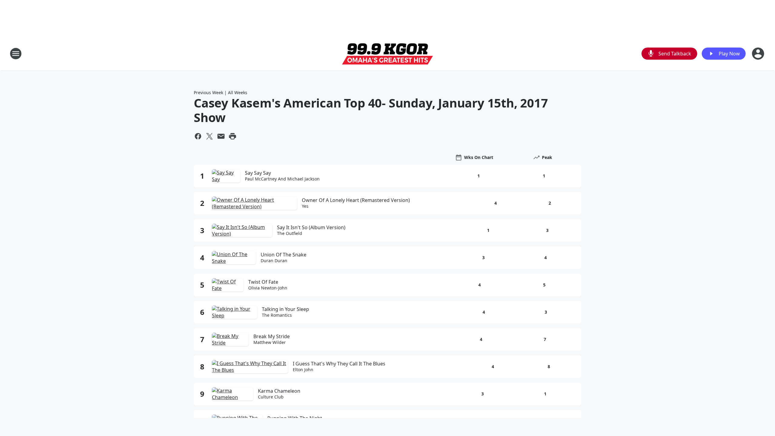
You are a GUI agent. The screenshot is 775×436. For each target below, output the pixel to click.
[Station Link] (387, 53)
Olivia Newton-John (267, 288)
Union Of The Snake (283, 255)
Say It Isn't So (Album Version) (311, 227)
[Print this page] (232, 136)
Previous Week (208, 92)
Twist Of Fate (263, 282)
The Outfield (289, 233)
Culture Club (271, 397)
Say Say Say (258, 173)
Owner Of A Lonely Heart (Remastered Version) (356, 200)
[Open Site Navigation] (16, 54)
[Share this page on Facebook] (198, 136)
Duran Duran (274, 260)
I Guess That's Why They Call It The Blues (339, 364)
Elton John (303, 369)
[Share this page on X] (209, 136)
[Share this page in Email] (221, 136)
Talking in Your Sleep (285, 309)
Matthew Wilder (269, 342)
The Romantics (277, 315)
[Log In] (758, 54)
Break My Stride (271, 336)
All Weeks (237, 92)
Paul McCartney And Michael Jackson (282, 179)
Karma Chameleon (279, 391)
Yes (305, 206)
